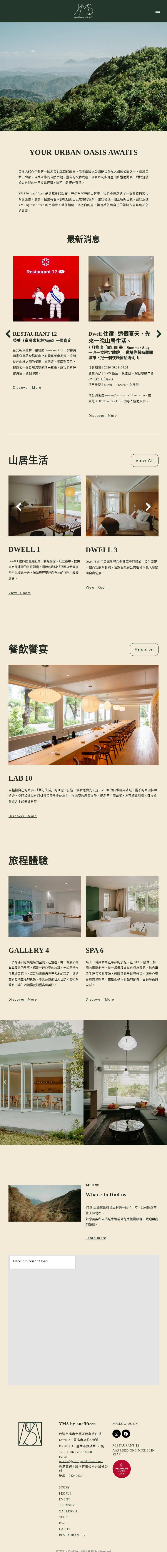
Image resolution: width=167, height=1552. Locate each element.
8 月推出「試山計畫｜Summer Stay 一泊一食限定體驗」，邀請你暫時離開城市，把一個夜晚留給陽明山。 (121, 352)
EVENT (64, 1499)
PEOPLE (65, 1493)
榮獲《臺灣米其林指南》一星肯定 (42, 340)
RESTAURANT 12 (35, 334)
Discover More (22, 816)
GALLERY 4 (68, 1511)
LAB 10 (64, 1529)
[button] (8, 334)
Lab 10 (20, 778)
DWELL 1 (24, 549)
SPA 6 (95, 950)
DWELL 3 (101, 550)
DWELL (65, 1523)
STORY (64, 1487)
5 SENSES (67, 1505)
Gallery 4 (28, 950)
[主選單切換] (158, 11)
